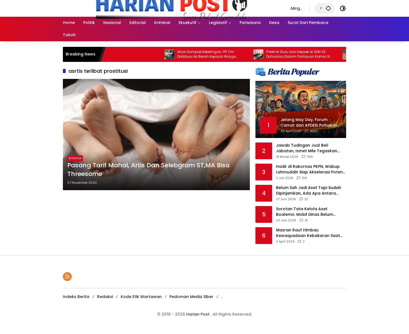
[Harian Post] (171, 8)
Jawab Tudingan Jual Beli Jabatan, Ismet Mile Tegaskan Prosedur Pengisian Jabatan (306, 148)
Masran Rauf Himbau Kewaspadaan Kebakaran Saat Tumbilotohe (308, 232)
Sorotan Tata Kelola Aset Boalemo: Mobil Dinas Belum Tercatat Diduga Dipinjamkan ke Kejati (308, 211)
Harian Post (198, 314)
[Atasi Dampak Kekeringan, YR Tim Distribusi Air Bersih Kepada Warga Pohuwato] (156, 54)
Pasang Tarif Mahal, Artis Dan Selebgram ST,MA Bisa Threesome (148, 169)
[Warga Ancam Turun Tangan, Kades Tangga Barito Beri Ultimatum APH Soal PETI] (334, 54)
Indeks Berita (76, 296)
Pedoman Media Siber (191, 296)
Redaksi (105, 296)
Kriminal (75, 158)
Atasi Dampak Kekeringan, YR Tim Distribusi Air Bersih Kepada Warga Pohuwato (192, 54)
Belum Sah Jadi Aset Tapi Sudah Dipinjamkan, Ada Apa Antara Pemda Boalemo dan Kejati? (308, 190)
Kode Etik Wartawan (141, 296)
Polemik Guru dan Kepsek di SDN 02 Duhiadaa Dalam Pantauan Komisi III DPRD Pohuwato (284, 54)
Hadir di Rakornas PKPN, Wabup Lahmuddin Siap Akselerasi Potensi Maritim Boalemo (311, 169)
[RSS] (67, 276)
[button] (328, 8)
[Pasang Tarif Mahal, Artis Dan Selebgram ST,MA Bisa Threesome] (156, 134)
